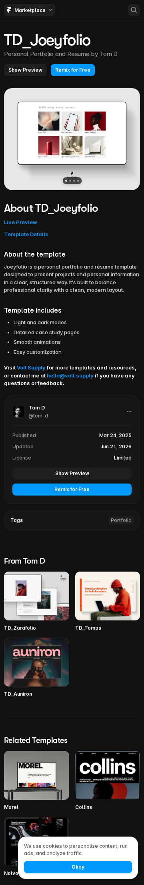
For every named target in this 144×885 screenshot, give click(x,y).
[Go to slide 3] (74, 181)
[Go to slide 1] (66, 181)
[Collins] (107, 781)
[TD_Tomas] (107, 602)
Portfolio (121, 520)
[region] (72, 139)
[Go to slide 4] (78, 181)
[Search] (134, 10)
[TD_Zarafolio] (36, 602)
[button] (25, 70)
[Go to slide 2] (70, 181)
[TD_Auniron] (36, 668)
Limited (123, 458)
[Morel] (36, 781)
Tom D (109, 54)
